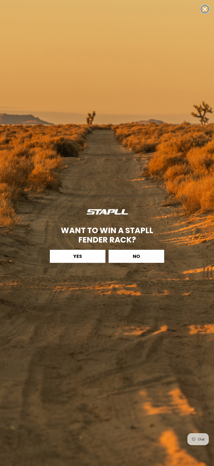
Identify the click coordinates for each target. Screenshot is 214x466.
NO (136, 256)
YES (77, 256)
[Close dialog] (205, 9)
